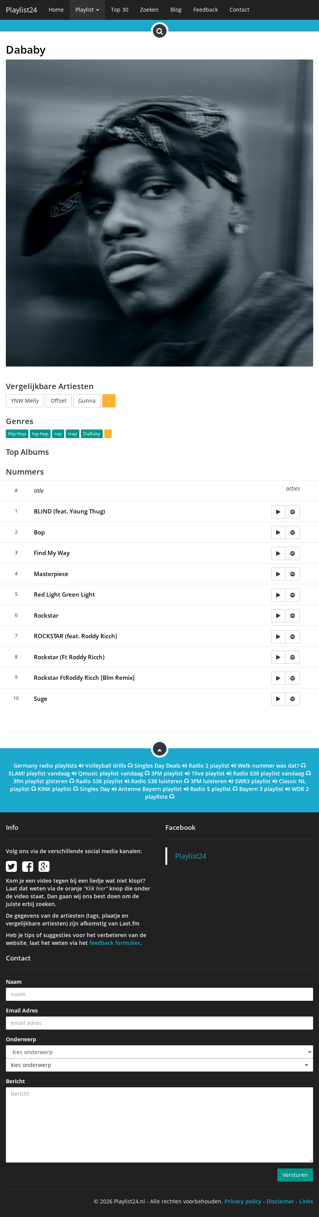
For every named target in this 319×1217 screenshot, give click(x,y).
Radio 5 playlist (210, 789)
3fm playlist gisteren (40, 781)
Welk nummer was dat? (268, 765)
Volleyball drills (105, 765)
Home (56, 9)
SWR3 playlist (253, 781)
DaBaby (91, 433)
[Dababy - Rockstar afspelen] (278, 615)
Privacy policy (242, 1201)
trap (72, 433)
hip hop (40, 433)
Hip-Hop (17, 433)
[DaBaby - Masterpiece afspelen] (278, 574)
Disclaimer (280, 1201)
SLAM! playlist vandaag (39, 773)
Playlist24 (21, 9)
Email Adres (22, 1010)
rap (58, 433)
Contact (239, 9)
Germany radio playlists (45, 765)
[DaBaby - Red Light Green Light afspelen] (278, 595)
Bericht (15, 1081)
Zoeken (149, 9)
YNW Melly (25, 400)
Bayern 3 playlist (261, 789)
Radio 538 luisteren (156, 781)
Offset (59, 400)
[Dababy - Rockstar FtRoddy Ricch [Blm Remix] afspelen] (278, 678)
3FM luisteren (209, 781)
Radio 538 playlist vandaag (268, 773)
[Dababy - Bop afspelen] (278, 532)
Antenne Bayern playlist (150, 789)
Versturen (295, 1175)
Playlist (85, 9)
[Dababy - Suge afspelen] (278, 698)
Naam (14, 981)
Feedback (205, 9)
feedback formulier (114, 942)
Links (306, 1201)
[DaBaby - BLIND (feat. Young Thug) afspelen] (278, 512)
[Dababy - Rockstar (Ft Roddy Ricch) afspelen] (278, 657)
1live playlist (208, 773)
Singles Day (95, 789)
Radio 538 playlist (99, 781)
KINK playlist (55, 789)
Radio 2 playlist (209, 765)
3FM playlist (167, 773)
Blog (176, 9)
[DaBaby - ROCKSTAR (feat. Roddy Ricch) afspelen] (278, 636)
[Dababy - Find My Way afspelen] (278, 553)
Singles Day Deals (157, 765)
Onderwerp (21, 1039)
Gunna (87, 400)
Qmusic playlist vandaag (110, 773)
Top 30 (119, 9)
